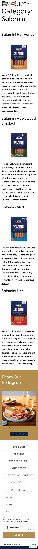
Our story (19, 468)
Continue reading (10, 111)
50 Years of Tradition (19, 475)
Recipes (19, 453)
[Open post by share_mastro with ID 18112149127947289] (19, 408)
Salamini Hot (12, 290)
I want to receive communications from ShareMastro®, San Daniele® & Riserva (16, 520)
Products (19, 446)
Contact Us (19, 482)
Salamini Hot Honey (18, 34)
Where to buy (19, 461)
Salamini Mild (13, 207)
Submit (19, 534)
